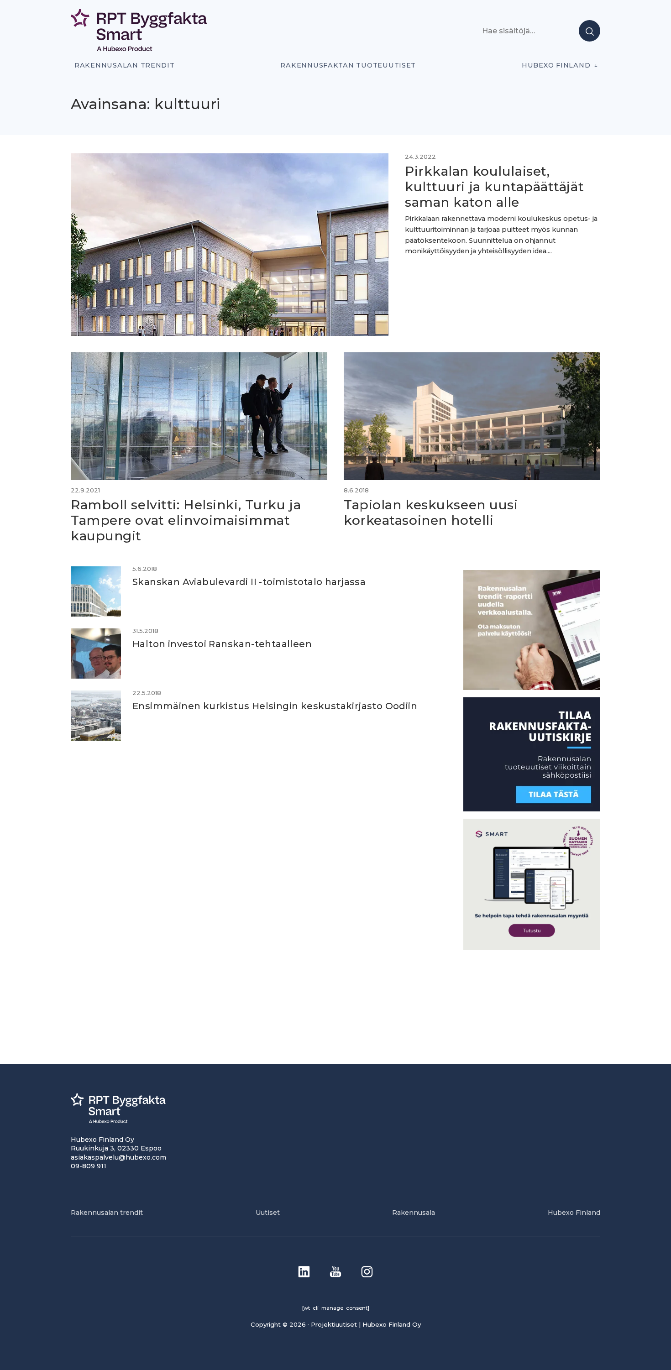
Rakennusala (413, 1212)
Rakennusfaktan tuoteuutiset (348, 65)
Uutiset (268, 1212)
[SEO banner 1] (531, 947)
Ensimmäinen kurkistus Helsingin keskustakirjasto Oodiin (274, 706)
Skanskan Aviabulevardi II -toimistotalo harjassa (249, 581)
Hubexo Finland (556, 65)
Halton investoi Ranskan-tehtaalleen (222, 643)
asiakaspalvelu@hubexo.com (118, 1157)
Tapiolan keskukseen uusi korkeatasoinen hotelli (431, 512)
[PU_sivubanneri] (531, 687)
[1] (531, 809)
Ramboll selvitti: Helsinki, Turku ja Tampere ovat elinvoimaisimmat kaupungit (186, 520)
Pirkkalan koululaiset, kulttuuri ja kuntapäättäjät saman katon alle (494, 186)
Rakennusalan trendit (124, 65)
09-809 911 (88, 1166)
